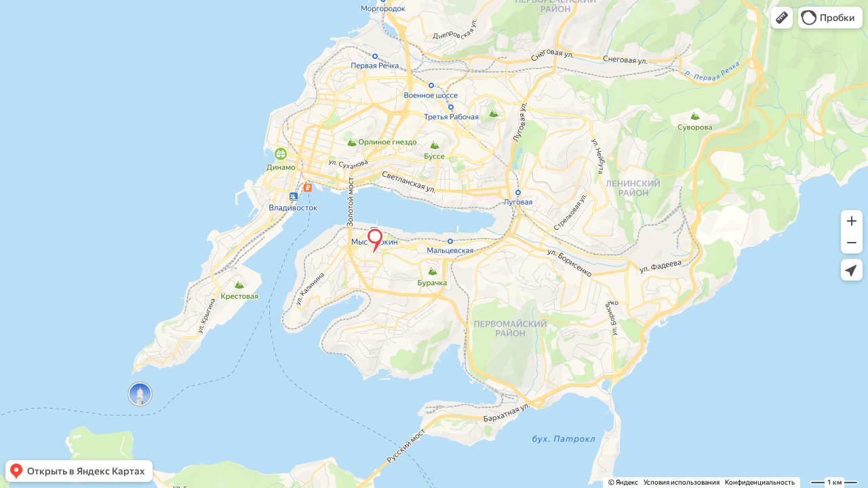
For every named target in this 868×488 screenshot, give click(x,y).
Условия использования (681, 482)
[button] (782, 17)
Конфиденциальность (760, 482)
